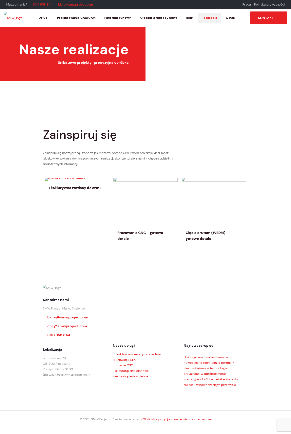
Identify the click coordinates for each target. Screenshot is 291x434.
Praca (246, 4)
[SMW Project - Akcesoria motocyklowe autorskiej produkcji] (13, 18)
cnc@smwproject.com (67, 326)
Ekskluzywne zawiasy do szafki (75, 187)
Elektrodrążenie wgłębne (130, 376)
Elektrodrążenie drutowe (131, 371)
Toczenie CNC (123, 365)
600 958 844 (43, 4)
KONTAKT (266, 18)
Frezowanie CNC (124, 360)
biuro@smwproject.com (75, 4)
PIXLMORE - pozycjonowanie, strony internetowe (176, 419)
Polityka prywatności (269, 4)
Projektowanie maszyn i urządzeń (137, 354)
